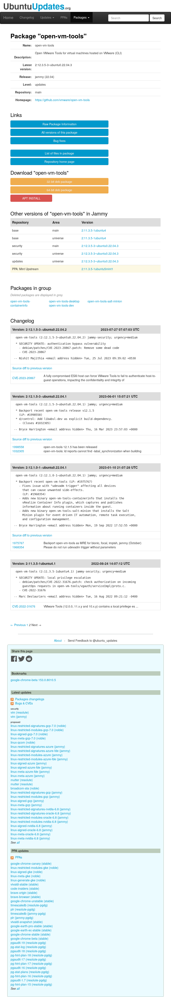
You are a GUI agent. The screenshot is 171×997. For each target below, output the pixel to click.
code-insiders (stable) (25, 888)
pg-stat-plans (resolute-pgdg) (30, 972)
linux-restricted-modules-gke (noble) (34, 867)
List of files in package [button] (59, 153)
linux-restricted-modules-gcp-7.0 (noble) (37, 730)
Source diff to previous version (32, 368)
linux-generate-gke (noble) (28, 880)
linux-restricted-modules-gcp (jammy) (35, 796)
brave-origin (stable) (24, 893)
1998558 (18, 447)
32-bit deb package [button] (59, 181)
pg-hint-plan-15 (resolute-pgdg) (31, 984)
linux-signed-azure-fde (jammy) (31, 767)
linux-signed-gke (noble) (27, 872)
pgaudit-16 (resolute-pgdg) (28, 968)
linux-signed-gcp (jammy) (27, 801)
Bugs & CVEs (24, 703)
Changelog (27, 17)
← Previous (18, 625)
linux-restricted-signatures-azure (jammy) (38, 746)
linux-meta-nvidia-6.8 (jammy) (30, 838)
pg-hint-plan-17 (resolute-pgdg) (31, 963)
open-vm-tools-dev (61, 305)
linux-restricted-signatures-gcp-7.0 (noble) (38, 726)
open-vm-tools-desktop (64, 301)
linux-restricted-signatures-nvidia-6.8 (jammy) (40, 809)
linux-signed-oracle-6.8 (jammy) (32, 830)
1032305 (18, 451)
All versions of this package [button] (59, 132)
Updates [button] (46, 17)
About (58, 640)
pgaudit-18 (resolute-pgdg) (28, 951)
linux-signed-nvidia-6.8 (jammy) (31, 826)
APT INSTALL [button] (31, 198)
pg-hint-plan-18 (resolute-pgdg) (31, 955)
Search (157, 18)
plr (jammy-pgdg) (22, 918)
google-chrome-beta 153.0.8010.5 (33, 680)
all (18, 842)
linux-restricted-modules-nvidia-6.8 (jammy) (39, 821)
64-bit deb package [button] (59, 190)
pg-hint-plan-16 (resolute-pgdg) (31, 976)
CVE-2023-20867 (23, 378)
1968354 (18, 547)
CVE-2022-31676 (23, 606)
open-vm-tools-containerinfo (20, 303)
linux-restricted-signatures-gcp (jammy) (36, 792)
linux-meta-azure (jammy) (28, 776)
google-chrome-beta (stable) (29, 938)
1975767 (18, 543)
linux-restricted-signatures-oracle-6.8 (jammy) (41, 813)
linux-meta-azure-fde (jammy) (30, 771)
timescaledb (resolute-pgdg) (29, 905)
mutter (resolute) (22, 780)
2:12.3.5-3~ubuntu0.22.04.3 (100, 246)
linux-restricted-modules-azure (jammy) (37, 755)
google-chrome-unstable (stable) (32, 901)
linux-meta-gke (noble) (25, 876)
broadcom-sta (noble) (25, 788)
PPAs (63, 17)
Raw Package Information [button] (60, 124)
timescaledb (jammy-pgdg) (28, 913)
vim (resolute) (20, 712)
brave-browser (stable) (26, 897)
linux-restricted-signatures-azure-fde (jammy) (40, 751)
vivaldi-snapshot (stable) (27, 922)
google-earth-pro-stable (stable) (32, 926)
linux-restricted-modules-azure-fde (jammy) (39, 759)
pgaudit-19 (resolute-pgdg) (28, 943)
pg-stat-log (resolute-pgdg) (28, 947)
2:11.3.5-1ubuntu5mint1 (97, 269)
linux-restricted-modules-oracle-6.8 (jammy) (39, 817)
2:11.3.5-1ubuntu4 (94, 230)
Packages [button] (80, 17)
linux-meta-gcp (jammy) (26, 805)
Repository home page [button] (59, 161)
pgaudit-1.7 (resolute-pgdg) (29, 980)
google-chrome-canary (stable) (31, 863)
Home (8, 17)
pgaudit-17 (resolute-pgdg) (28, 959)
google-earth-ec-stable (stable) (31, 930)
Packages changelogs (29, 699)
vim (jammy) (19, 716)
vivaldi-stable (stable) (25, 884)
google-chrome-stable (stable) (30, 934)
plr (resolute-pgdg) (23, 909)
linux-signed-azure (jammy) (29, 763)
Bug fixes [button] (59, 141)
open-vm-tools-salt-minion (105, 301)
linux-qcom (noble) (23, 742)
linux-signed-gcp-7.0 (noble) (29, 734)
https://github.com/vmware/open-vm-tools (62, 100)
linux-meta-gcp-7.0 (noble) (28, 738)
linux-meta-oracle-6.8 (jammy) (30, 834)
